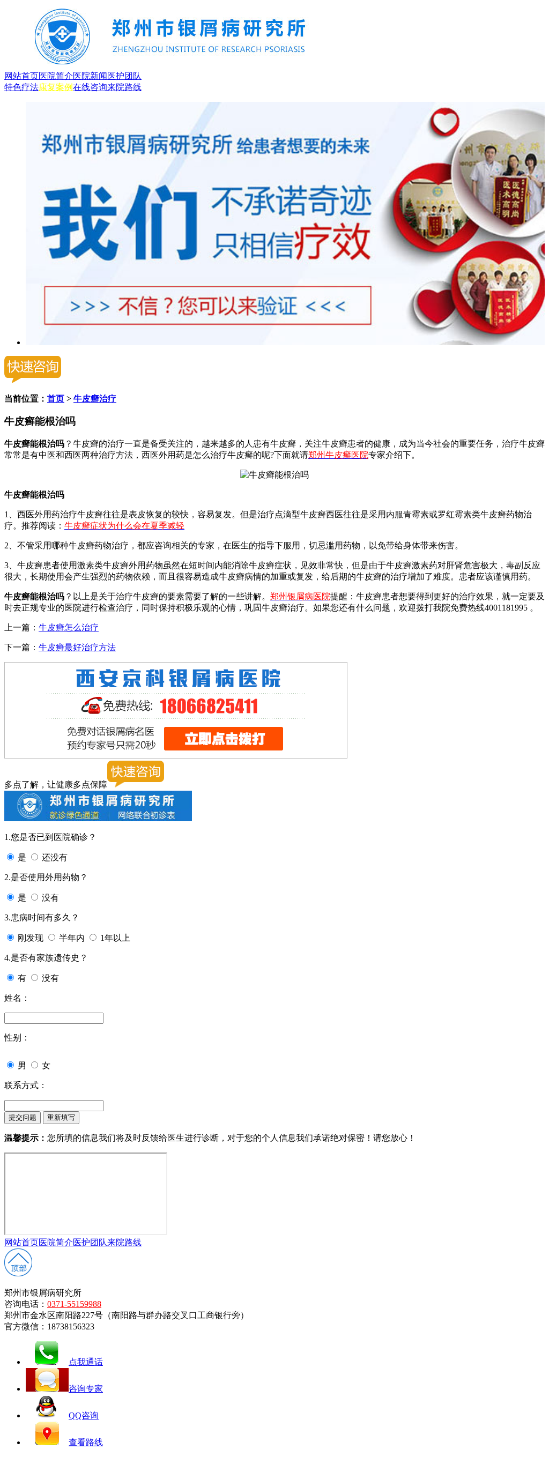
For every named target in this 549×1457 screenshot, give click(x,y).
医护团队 (124, 75)
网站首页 (21, 75)
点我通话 (86, 1361)
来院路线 (124, 87)
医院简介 (56, 75)
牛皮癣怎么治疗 (69, 627)
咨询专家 (86, 1388)
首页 (55, 398)
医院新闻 (90, 75)
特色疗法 (21, 87)
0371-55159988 (74, 1304)
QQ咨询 (84, 1415)
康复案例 (56, 87)
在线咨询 (90, 87)
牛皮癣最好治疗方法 (77, 647)
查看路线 (86, 1442)
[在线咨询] (285, 342)
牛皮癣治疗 (94, 398)
